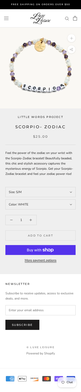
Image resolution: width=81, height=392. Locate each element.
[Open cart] (75, 18)
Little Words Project (40, 117)
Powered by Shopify (40, 353)
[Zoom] (71, 38)
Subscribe (22, 325)
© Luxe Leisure (40, 347)
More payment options (40, 260)
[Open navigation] (6, 18)
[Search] (67, 18)
